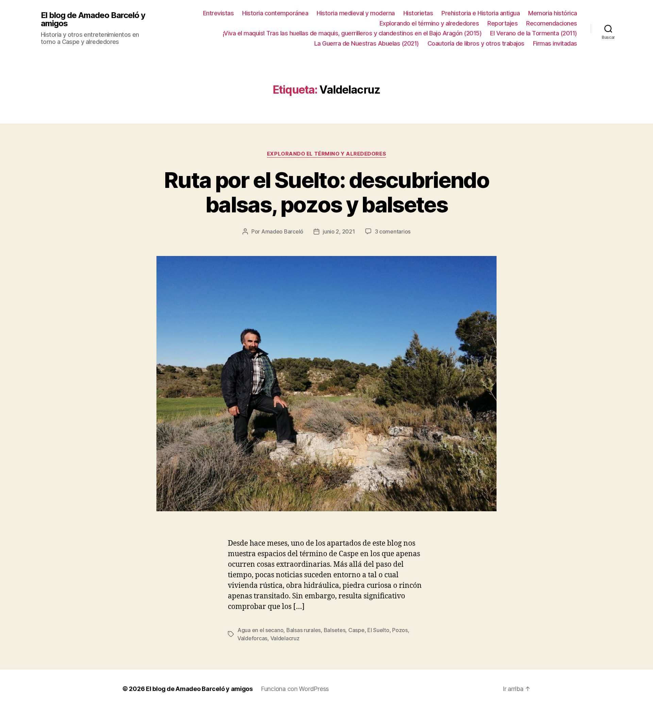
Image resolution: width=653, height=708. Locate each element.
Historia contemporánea (275, 13)
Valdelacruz (285, 638)
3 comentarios (393, 231)
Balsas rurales (303, 630)
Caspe (356, 630)
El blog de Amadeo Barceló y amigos (93, 19)
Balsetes (335, 630)
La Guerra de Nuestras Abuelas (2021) (366, 43)
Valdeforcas (252, 638)
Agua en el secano (260, 630)
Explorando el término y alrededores (429, 23)
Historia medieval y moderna (356, 13)
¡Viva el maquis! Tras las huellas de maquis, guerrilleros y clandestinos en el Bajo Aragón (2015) (352, 33)
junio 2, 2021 (339, 231)
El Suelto (378, 630)
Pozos (400, 630)
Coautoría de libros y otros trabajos (476, 43)
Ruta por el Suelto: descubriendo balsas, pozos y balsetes (326, 192)
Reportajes (502, 23)
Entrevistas (218, 13)
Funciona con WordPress (295, 688)
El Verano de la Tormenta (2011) (533, 33)
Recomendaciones (551, 23)
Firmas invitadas (555, 43)
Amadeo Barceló (282, 231)
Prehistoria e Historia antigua (480, 13)
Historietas (418, 13)
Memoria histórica (552, 13)
